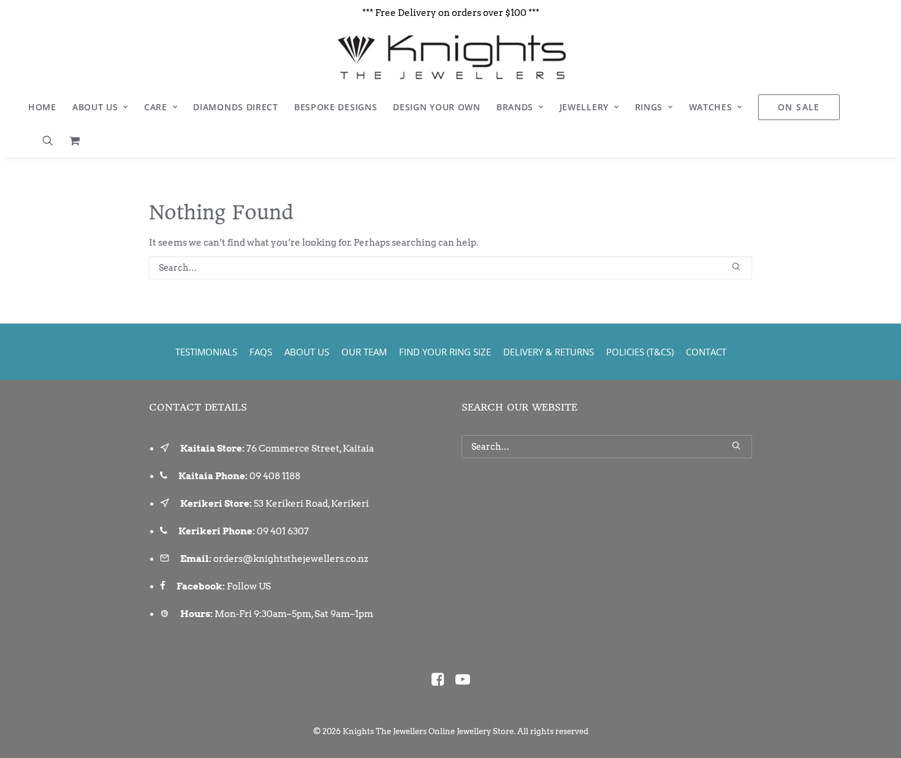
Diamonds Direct (235, 107)
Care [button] (155, 107)
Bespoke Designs (336, 107)
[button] (51, 140)
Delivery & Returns (548, 352)
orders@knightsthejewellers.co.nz (290, 558)
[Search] (450, 267)
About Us (95, 107)
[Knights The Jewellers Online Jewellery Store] (450, 57)
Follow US (249, 586)
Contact (706, 352)
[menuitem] (42, 107)
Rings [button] (649, 107)
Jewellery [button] (584, 107)
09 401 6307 (283, 531)
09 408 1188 (274, 476)
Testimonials (206, 352)
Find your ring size (445, 352)
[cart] (71, 140)
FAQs (260, 352)
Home (42, 107)
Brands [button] (514, 107)
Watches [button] (710, 107)
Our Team (364, 352)
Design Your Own (437, 107)
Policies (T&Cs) (640, 352)
